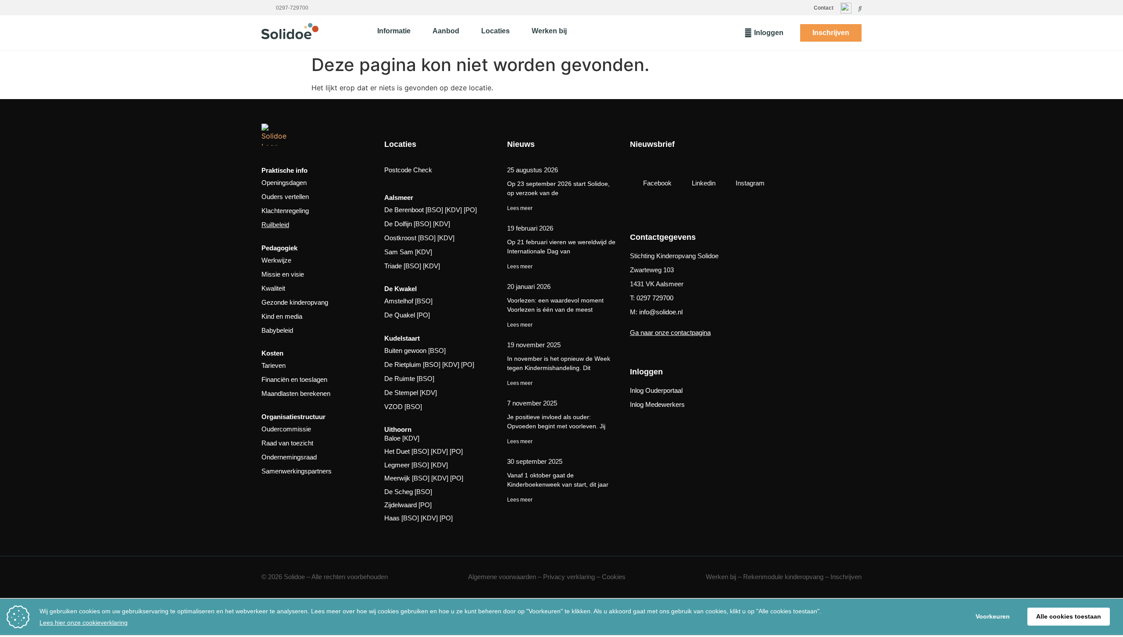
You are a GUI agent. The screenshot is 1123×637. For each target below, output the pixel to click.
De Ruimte (399, 378)
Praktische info (284, 170)
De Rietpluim (402, 364)
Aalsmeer (398, 197)
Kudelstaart (402, 338)
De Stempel (401, 392)
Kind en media (281, 316)
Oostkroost (400, 238)
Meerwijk (397, 478)
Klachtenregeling (285, 210)
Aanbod (446, 31)
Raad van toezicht (287, 443)
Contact (823, 8)
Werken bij (549, 31)
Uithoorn (397, 429)
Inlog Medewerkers (657, 404)
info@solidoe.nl (661, 312)
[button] (860, 8)
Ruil (266, 224)
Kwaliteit (273, 288)
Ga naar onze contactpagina (670, 332)
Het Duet (397, 451)
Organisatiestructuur (293, 416)
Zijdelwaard (400, 505)
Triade (393, 266)
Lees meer (520, 208)
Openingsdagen (284, 182)
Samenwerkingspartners (296, 471)
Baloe (392, 438)
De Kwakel (400, 288)
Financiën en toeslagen (294, 379)
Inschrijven (846, 576)
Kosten (272, 353)
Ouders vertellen (285, 196)
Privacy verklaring (569, 576)
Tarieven (273, 365)
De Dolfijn (398, 224)
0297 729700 (655, 298)
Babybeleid (277, 330)
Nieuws (521, 144)
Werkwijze (276, 260)
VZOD (393, 406)
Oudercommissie (286, 429)
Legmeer (397, 465)
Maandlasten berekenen (295, 393)
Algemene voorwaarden (502, 576)
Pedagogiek (279, 248)
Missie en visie (282, 274)
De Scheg (398, 491)
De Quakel (399, 315)
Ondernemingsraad (289, 457)
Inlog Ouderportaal (656, 390)
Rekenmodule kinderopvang (783, 576)
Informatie (394, 31)
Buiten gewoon (405, 350)
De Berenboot (404, 210)
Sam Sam (398, 252)
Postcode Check (408, 170)
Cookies (614, 576)
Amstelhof (398, 301)
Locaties (495, 31)
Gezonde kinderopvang (294, 302)
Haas (392, 518)
